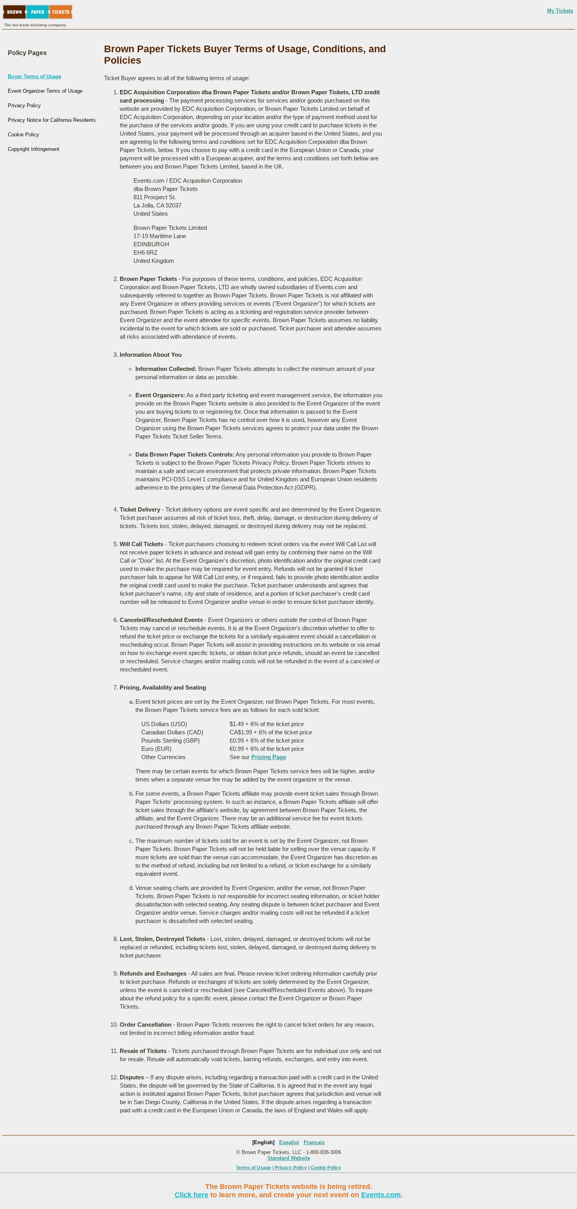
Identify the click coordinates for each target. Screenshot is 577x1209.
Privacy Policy (24, 105)
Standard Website (288, 1158)
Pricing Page (268, 757)
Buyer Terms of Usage (34, 76)
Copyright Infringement (33, 149)
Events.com (381, 1195)
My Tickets (560, 11)
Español (289, 1142)
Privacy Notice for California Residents (52, 120)
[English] (263, 1142)
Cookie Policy (23, 135)
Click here (191, 1195)
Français (314, 1142)
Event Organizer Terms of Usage (45, 91)
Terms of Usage (253, 1167)
